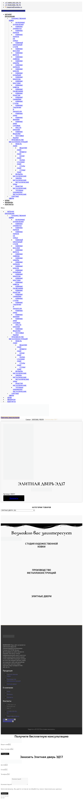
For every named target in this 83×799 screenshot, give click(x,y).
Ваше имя (4, 744)
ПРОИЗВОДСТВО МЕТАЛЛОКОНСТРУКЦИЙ (18, 141)
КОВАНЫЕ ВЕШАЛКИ (18, 133)
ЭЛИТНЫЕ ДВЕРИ (14, 197)
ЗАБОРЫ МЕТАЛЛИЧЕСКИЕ (19, 179)
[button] (6, 208)
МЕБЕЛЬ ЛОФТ (17, 145)
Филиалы (9, 202)
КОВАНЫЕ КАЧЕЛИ (18, 70)
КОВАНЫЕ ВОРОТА (18, 54)
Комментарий (6, 784)
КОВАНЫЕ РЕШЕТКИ (18, 94)
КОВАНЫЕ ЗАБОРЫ (18, 62)
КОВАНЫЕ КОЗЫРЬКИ (18, 74)
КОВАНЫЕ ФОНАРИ (18, 118)
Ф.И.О (3, 765)
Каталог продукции (10, 15)
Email (3, 769)
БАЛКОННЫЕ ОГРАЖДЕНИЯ (19, 23)
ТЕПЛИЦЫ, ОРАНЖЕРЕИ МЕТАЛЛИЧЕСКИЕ (19, 192)
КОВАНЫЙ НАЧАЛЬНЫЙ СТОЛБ (18, 45)
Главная (28, 419)
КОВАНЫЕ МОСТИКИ (18, 82)
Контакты (9, 204)
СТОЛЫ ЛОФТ (21, 167)
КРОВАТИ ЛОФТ (21, 153)
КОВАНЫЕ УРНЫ (18, 114)
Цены (7, 200)
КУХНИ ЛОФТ (20, 157)
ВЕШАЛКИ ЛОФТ (22, 149)
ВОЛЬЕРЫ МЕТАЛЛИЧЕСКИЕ (19, 175)
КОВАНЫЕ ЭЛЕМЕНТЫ (18, 27)
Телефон (4, 774)
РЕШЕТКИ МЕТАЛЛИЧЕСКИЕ (19, 187)
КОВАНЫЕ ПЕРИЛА (18, 31)
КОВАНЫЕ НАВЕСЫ (18, 86)
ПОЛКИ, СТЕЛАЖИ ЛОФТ (21, 162)
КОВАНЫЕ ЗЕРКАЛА (18, 66)
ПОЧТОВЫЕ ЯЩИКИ (18, 137)
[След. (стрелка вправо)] (3, 797)
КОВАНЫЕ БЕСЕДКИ (18, 50)
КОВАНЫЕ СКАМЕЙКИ (18, 98)
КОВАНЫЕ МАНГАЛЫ (18, 78)
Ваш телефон (6, 749)
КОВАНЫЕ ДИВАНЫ (18, 58)
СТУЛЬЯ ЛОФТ (21, 171)
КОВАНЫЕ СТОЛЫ (18, 102)
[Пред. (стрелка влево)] (1, 797)
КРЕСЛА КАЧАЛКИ (17, 129)
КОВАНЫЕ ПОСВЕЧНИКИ (18, 90)
